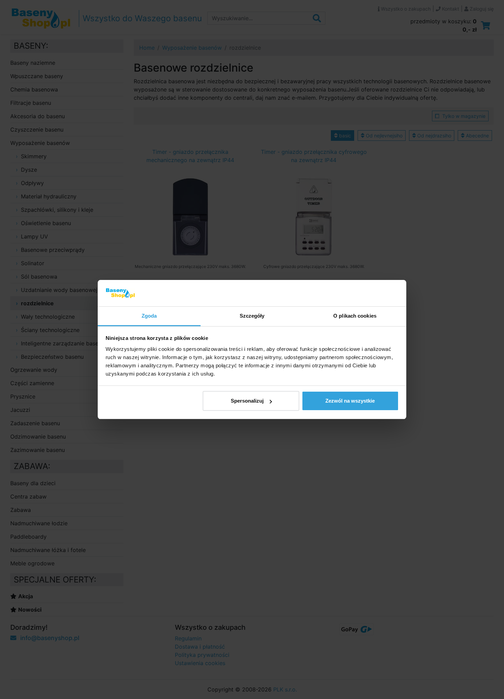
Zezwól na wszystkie (350, 401)
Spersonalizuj (247, 401)
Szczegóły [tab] (252, 316)
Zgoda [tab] (149, 316)
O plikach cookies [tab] (354, 316)
